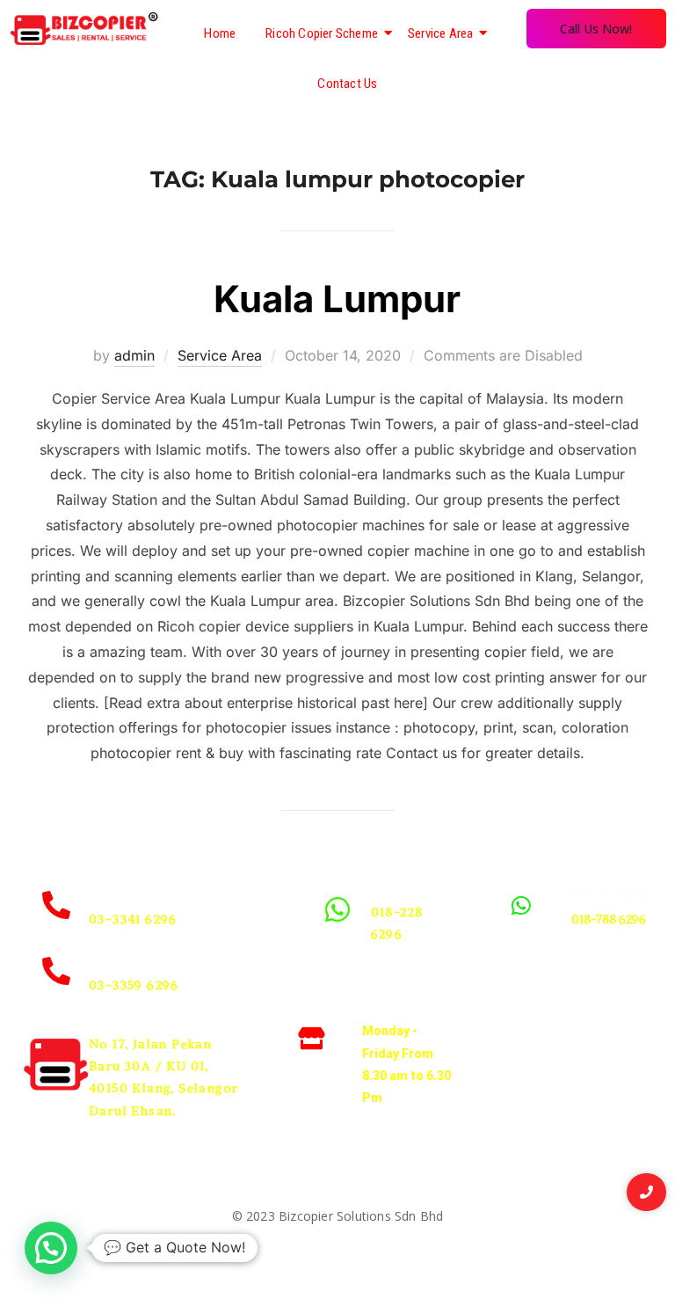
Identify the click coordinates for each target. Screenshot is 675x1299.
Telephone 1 (132, 891)
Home (220, 33)
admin (134, 355)
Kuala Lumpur (337, 298)
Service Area (440, 33)
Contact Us (347, 83)
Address (118, 1016)
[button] (51, 1248)
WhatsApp (408, 884)
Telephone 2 (132, 957)
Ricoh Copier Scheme (321, 33)
